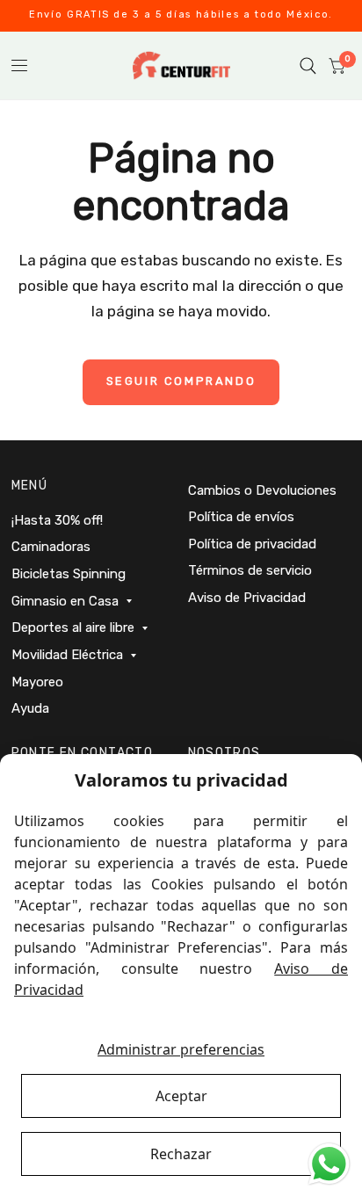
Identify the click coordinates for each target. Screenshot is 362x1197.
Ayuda (30, 708)
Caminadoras (50, 547)
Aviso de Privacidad (247, 598)
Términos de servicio (250, 570)
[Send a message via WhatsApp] (329, 1164)
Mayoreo (37, 682)
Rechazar (181, 1154)
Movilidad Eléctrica (67, 655)
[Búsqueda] (307, 65)
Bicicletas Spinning (68, 574)
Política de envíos (241, 517)
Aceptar (181, 1096)
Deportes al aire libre (72, 627)
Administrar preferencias (181, 1049)
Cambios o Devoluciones (262, 490)
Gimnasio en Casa (65, 601)
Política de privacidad (252, 544)
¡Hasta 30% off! (57, 520)
